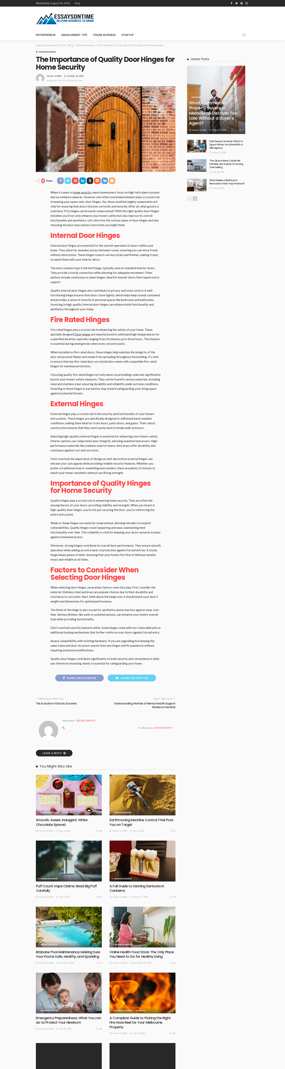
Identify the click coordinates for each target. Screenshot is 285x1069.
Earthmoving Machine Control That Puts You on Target (141, 822)
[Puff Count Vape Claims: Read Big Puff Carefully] (69, 861)
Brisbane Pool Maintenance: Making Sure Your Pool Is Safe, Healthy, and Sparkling (68, 954)
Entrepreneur (46, 35)
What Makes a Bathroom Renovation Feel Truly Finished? (227, 182)
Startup (127, 35)
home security (82, 192)
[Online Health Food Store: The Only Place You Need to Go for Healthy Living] (142, 927)
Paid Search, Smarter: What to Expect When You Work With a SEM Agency (226, 145)
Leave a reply (52, 753)
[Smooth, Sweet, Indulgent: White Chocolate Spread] (69, 795)
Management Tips (74, 35)
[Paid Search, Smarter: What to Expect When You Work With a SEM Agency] (196, 146)
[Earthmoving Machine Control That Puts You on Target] (142, 795)
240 (100, 1029)
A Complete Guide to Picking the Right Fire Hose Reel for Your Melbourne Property (140, 1022)
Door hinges (82, 334)
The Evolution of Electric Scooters (56, 703)
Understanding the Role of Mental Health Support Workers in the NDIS (144, 705)
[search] (244, 35)
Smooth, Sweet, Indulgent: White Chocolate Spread (61, 822)
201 (173, 1033)
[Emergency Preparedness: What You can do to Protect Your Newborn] (69, 993)
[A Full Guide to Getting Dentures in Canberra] (142, 861)
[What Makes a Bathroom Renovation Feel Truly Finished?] (196, 185)
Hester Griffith (54, 76)
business (196, 97)
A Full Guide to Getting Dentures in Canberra (137, 888)
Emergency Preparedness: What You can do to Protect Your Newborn (68, 1020)
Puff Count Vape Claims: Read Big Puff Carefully (66, 888)
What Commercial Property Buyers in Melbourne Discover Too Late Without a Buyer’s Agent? (213, 113)
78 (174, 896)
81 (174, 963)
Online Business (104, 35)
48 (100, 831)
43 (174, 831)
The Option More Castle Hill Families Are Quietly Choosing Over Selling (226, 164)
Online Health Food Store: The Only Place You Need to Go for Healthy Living (142, 954)
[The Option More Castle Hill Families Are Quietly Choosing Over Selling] (196, 165)
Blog (77, 3)
